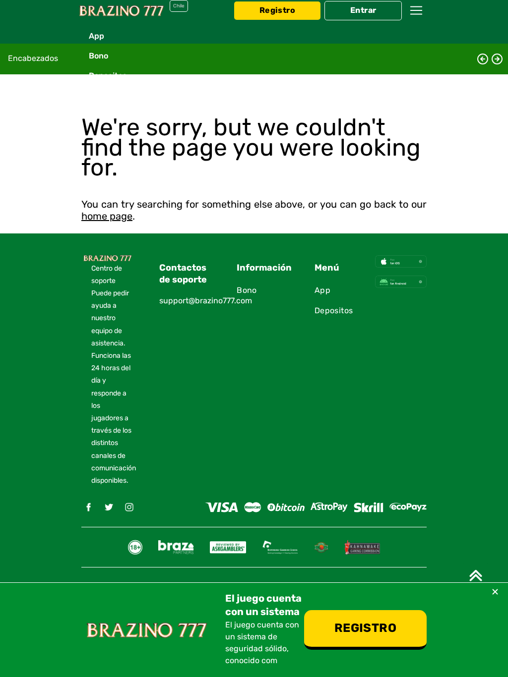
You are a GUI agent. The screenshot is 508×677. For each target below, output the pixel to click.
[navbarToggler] (416, 19)
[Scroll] (475, 575)
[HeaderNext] (497, 59)
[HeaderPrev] (483, 59)
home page (106, 217)
